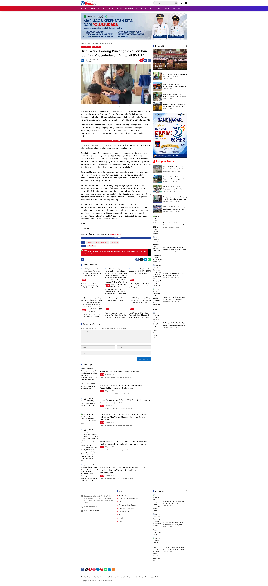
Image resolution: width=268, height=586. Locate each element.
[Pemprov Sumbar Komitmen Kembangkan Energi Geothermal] (92, 304)
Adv (107, 309)
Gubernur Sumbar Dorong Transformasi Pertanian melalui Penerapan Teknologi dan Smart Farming (115, 292)
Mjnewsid (88, 59)
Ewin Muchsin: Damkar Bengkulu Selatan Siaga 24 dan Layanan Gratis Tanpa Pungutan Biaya (174, 324)
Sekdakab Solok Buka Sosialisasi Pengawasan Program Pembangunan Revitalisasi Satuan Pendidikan (174, 274)
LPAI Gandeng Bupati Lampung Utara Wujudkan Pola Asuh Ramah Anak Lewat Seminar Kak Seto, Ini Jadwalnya (175, 249)
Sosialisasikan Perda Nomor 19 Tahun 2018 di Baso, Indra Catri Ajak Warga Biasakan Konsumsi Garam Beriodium (123, 417)
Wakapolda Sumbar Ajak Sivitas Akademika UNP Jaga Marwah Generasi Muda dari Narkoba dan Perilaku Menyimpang (174, 106)
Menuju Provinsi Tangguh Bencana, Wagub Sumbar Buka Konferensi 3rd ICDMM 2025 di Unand (175, 198)
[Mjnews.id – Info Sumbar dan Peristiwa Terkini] (89, 3)
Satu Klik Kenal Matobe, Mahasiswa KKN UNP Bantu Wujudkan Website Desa (175, 75)
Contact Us (149, 577)
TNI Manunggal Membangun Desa (130, 498)
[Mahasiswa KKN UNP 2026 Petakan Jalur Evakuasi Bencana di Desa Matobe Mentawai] (157, 86)
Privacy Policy (121, 577)
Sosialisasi (115, 242)
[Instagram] (94, 569)
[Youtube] (101, 569)
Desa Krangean (124, 515)
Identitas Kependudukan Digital (98, 242)
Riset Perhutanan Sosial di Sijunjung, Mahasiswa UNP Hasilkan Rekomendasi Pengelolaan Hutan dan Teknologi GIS (175, 96)
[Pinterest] (90, 569)
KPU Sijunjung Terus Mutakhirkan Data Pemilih (120, 371)
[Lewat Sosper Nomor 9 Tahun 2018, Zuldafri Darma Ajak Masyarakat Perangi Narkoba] (89, 404)
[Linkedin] (98, 569)
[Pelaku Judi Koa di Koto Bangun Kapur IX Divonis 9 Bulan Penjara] (157, 503)
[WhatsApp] (149, 259)
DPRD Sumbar (123, 495)
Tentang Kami (93, 577)
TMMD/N (121, 502)
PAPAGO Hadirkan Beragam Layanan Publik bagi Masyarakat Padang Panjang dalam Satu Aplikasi (115, 315)
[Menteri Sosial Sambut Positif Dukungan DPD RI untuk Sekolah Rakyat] (157, 225)
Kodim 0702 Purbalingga (127, 508)
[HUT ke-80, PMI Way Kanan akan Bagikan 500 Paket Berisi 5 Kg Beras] (157, 209)
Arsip (156, 577)
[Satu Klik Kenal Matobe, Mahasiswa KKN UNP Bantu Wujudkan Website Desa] (157, 76)
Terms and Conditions (135, 577)
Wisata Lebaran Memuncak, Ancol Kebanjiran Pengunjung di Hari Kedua (174, 178)
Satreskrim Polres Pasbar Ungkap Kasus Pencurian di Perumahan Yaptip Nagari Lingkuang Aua (174, 548)
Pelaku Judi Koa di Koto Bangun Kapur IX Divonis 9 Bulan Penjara (174, 502)
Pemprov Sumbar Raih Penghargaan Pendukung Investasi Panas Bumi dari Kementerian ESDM (89, 286)
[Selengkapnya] (186, 46)
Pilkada (121, 518)
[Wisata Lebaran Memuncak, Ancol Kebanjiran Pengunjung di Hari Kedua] (157, 179)
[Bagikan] (149, 60)
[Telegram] (145, 259)
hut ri (120, 521)
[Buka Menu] (186, 3)
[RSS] (113, 569)
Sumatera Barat (96, 46)
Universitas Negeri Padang (127, 505)
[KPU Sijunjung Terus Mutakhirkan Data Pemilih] (89, 374)
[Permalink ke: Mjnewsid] (83, 60)
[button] (176, 3)
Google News (115, 234)
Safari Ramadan (124, 511)
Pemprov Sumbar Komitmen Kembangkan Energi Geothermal (91, 315)
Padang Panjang (85, 46)
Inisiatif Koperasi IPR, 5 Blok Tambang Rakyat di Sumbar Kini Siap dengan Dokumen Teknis (139, 315)
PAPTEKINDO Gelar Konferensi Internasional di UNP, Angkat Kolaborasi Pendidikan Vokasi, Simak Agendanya (173, 188)
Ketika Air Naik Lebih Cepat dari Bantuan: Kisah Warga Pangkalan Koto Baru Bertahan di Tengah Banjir (174, 168)
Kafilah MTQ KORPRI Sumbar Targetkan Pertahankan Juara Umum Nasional (139, 286)
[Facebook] (137, 259)
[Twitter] (141, 259)
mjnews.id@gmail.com (91, 511)
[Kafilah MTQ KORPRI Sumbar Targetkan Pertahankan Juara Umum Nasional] (140, 275)
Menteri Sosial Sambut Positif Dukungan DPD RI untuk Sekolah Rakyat (174, 224)
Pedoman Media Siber (107, 577)
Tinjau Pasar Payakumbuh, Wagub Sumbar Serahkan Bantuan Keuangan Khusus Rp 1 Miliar (174, 298)
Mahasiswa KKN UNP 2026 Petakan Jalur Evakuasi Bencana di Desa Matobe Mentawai (174, 86)
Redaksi (83, 577)
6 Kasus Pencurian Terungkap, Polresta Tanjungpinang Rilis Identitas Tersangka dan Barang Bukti (174, 524)
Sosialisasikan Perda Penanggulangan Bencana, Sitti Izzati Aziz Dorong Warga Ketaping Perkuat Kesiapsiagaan (123, 470)
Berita (84, 279)
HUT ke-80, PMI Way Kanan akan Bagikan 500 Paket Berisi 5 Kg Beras (174, 208)
